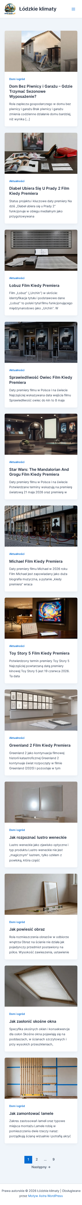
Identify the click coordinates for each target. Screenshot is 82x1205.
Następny (41, 1167)
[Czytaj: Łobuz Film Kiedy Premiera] (41, 250)
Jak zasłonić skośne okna (32, 1021)
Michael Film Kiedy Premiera (35, 561)
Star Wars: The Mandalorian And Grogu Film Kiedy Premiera (39, 472)
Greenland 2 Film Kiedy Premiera (39, 745)
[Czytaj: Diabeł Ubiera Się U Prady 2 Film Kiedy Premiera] (41, 153)
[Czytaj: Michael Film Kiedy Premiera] (41, 526)
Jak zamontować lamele (31, 1113)
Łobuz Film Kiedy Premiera (34, 285)
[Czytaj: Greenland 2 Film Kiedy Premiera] (41, 710)
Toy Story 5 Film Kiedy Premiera (39, 653)
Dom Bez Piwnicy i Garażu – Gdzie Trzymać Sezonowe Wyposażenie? (41, 91)
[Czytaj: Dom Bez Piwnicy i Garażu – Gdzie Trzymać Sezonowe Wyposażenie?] (41, 51)
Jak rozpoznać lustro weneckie (38, 837)
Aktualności (16, 181)
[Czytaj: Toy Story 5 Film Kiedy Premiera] (41, 618)
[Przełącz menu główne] (73, 9)
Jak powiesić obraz (27, 929)
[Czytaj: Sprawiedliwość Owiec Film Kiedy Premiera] (41, 342)
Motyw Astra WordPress (45, 1196)
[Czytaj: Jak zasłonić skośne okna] (41, 986)
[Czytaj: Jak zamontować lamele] (41, 1078)
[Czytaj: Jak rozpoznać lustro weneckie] (41, 802)
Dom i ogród (17, 79)
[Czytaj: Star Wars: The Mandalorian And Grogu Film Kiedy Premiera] (41, 434)
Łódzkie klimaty (38, 9)
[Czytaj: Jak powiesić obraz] (41, 894)
